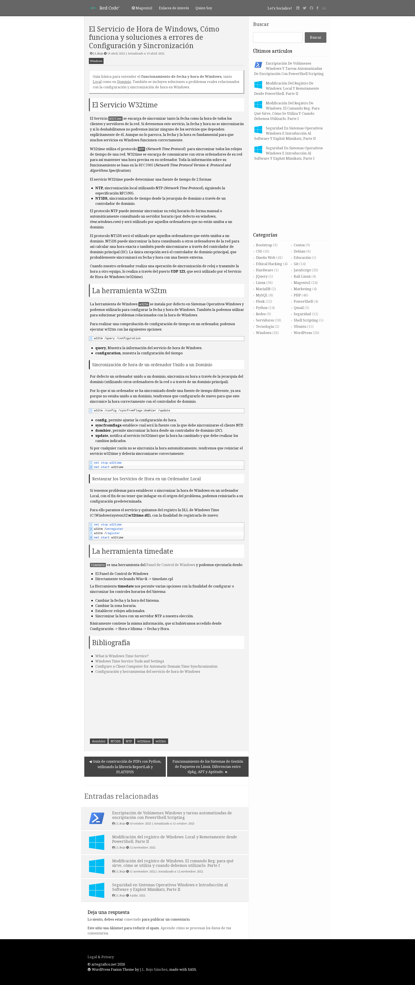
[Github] (311, 8)
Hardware (264, 270)
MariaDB (263, 288)
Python (262, 307)
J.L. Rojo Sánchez (154, 969)
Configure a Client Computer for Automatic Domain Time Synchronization (156, 666)
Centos (299, 245)
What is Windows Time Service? (121, 656)
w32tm (161, 741)
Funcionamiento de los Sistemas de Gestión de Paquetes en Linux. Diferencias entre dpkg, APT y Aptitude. (207, 766)
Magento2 (302, 282)
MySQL (262, 295)
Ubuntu (300, 326)
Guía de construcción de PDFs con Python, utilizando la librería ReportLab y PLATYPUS (127, 766)
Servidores (265, 320)
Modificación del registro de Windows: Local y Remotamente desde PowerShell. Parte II (286, 88)
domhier (98, 741)
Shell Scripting (306, 320)
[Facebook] (317, 8)
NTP (141, 149)
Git (296, 263)
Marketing (302, 288)
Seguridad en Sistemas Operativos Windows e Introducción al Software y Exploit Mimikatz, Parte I (288, 153)
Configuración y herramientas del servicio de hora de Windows (147, 671)
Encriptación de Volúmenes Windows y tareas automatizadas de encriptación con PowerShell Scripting (289, 68)
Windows (96, 61)
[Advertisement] (166, 706)
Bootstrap (264, 245)
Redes (261, 314)
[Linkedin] (298, 8)
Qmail (299, 307)
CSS (259, 251)
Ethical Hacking (269, 263)
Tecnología (265, 326)
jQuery (262, 276)
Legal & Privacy (101, 957)
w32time (143, 741)
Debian (299, 251)
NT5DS (116, 741)
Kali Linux (302, 276)
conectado (132, 919)
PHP (297, 295)
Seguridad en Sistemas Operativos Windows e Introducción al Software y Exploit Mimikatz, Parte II (288, 133)
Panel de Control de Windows (170, 564)
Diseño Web (265, 257)
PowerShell (303, 301)
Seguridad (302, 314)
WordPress (303, 332)
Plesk (260, 301)
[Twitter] (304, 8)
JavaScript (302, 270)
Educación (302, 257)
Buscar (261, 24)
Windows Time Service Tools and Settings (129, 661)
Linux (260, 282)
